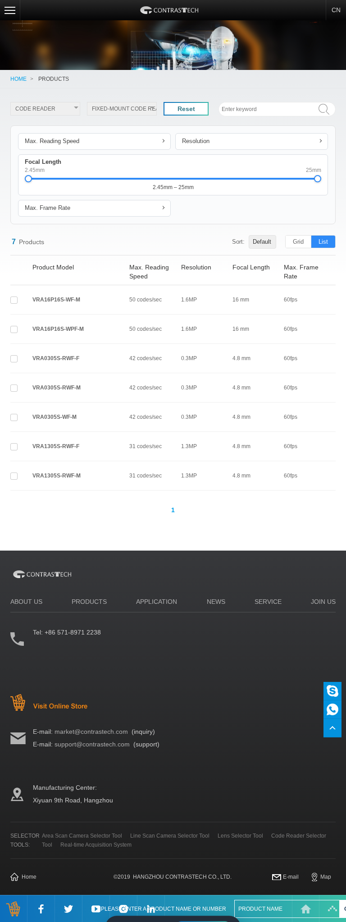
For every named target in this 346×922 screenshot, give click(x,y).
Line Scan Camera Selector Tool (169, 836)
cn (336, 10)
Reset (186, 108)
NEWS (216, 601)
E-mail (291, 877)
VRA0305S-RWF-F (55, 358)
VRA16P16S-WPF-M (58, 329)
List (323, 241)
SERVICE (268, 601)
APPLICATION (156, 601)
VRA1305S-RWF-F (55, 446)
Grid (298, 241)
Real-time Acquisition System (96, 845)
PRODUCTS (53, 79)
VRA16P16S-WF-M (56, 300)
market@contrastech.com (91, 731)
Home (29, 877)
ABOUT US (26, 601)
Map (325, 877)
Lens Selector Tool (240, 836)
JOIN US (323, 601)
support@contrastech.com (92, 744)
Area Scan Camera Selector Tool (82, 836)
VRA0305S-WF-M (54, 417)
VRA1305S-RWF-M (56, 476)
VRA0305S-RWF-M (56, 388)
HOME (18, 79)
